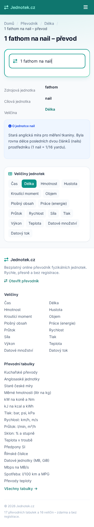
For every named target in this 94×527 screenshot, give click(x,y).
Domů (9, 23)
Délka (49, 23)
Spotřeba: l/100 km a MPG (26, 474)
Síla (53, 213)
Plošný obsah (22, 203)
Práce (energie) (53, 203)
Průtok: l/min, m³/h (20, 426)
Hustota (70, 183)
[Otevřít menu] (85, 7)
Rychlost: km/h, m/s (21, 419)
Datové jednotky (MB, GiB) (26, 460)
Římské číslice (16, 453)
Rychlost (36, 213)
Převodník (29, 23)
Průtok (16, 213)
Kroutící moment (25, 193)
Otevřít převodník (24, 281)
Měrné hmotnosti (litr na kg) (27, 392)
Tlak (66, 213)
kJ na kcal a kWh (18, 406)
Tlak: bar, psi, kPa (19, 413)
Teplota (34, 223)
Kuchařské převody (21, 372)
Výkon (16, 223)
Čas (14, 183)
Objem (51, 193)
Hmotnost (49, 183)
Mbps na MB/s (16, 467)
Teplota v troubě (18, 440)
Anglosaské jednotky (22, 379)
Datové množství (62, 223)
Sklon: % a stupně (19, 433)
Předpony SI (14, 447)
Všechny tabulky (19, 488)
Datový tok (20, 233)
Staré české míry (18, 386)
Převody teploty (18, 480)
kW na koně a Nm (19, 399)
